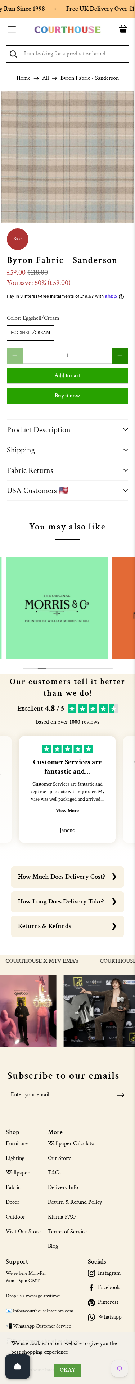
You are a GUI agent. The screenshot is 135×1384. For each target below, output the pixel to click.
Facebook (109, 1287)
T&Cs (54, 1172)
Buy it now (67, 396)
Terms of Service (67, 1231)
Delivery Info (63, 1187)
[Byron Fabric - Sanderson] (67, 157)
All (45, 78)
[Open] (17, 1366)
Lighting (15, 1158)
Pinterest (108, 1302)
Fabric (13, 1187)
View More (67, 810)
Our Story (59, 1158)
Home (24, 78)
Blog (53, 1246)
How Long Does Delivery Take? (61, 901)
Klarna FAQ (62, 1217)
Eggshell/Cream (30, 333)
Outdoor (15, 1217)
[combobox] (67, 54)
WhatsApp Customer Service (42, 1326)
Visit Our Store (23, 1231)
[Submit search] (13, 54)
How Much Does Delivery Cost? (61, 876)
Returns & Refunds (44, 925)
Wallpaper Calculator (72, 1143)
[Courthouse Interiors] (67, 30)
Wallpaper (18, 1172)
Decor (12, 1202)
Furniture (17, 1143)
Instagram (109, 1273)
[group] (57, 608)
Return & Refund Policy (75, 1202)
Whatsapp (110, 1317)
